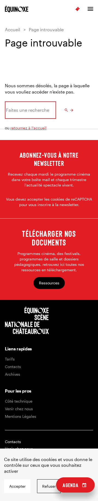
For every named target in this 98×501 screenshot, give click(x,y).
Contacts (13, 366)
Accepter (17, 486)
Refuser (49, 486)
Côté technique (18, 401)
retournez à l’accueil (28, 128)
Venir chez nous (19, 408)
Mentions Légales (20, 416)
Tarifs (10, 359)
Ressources (49, 283)
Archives (12, 374)
